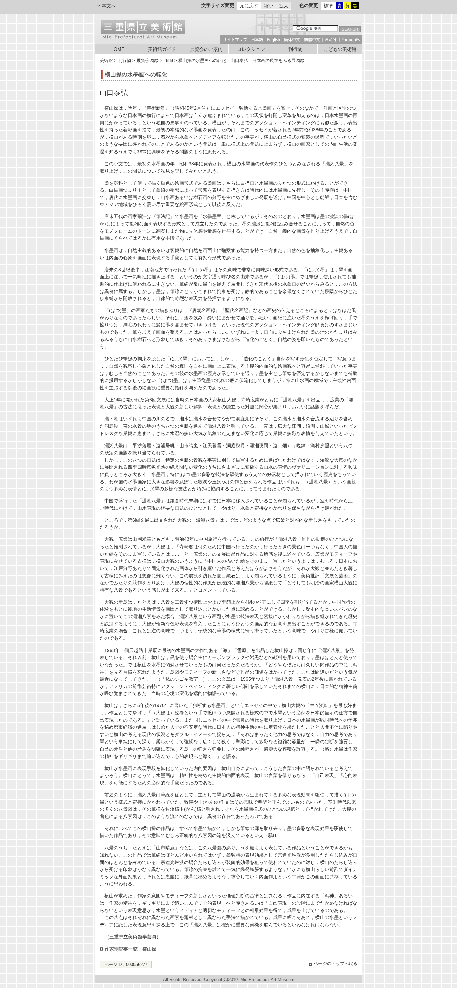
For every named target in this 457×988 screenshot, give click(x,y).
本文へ (109, 5)
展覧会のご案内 (206, 49)
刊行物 (295, 49)
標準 (328, 5)
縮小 (268, 5)
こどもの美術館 (340, 49)
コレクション (251, 49)
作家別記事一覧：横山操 (130, 949)
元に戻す (249, 5)
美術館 (106, 60)
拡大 (283, 5)
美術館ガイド (162, 49)
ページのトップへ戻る (335, 963)
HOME (117, 49)
